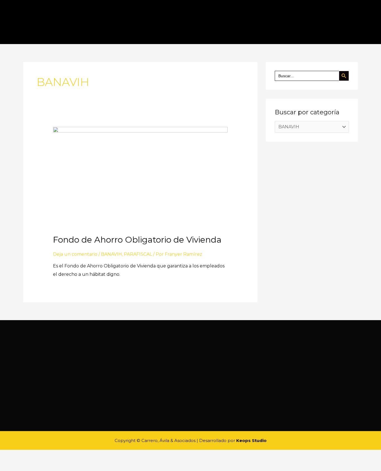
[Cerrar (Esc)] (6, 455)
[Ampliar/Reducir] (50, 455)
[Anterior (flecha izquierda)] (6, 466)
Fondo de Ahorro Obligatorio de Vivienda (137, 240)
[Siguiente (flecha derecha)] (21, 466)
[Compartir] (21, 455)
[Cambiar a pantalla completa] (35, 455)
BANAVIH (111, 254)
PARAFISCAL (138, 254)
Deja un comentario (75, 254)
